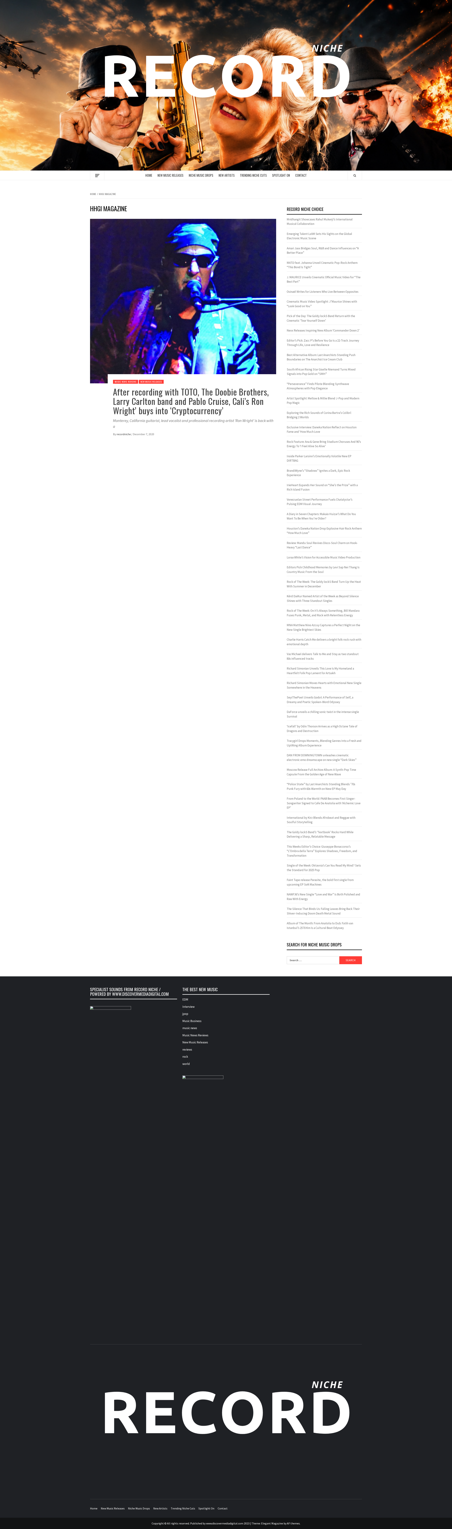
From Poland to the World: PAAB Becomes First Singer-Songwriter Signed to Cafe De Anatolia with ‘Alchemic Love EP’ (324, 803)
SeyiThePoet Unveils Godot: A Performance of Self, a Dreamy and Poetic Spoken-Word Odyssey (320, 699)
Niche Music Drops (201, 175)
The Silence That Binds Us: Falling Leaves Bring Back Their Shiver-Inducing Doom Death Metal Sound (323, 911)
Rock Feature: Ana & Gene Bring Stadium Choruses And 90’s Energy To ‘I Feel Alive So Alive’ (324, 444)
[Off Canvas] (97, 175)
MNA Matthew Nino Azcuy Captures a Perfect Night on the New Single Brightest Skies (323, 627)
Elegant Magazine (272, 1523)
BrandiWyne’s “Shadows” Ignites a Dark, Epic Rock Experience (318, 473)
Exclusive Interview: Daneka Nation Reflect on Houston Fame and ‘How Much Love (321, 429)
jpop (185, 1014)
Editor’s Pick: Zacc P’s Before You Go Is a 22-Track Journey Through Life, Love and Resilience (323, 343)
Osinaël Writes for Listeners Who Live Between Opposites (322, 292)
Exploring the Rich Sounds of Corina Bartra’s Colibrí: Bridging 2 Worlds (319, 415)
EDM (185, 999)
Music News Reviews (125, 381)
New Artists (227, 175)
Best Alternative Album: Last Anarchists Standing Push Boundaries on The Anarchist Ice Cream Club (321, 357)
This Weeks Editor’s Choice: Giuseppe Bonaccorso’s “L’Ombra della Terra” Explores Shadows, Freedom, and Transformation (322, 851)
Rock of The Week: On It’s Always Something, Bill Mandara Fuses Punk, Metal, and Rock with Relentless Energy (323, 613)
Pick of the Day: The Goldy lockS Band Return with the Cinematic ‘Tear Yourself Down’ (321, 318)
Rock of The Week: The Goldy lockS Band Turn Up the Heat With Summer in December (324, 584)
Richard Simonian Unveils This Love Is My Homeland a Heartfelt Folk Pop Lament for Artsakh (320, 671)
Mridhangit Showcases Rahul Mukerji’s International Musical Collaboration (320, 221)
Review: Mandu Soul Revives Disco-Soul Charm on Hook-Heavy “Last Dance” (322, 545)
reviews (187, 1049)
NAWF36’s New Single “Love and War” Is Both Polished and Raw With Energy (323, 896)
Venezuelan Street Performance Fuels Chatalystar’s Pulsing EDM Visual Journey (319, 502)
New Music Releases (170, 175)
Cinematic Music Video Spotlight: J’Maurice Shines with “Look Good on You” (322, 304)
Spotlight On (281, 175)
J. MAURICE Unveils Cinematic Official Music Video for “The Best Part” (324, 279)
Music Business (191, 1021)
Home (148, 175)
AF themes (293, 1523)
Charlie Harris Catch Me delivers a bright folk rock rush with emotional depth (324, 642)
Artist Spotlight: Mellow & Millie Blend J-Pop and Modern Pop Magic (323, 400)
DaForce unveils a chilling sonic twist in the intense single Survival (323, 714)
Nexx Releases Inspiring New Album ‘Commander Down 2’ (323, 330)
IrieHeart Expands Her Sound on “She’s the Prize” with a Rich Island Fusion (322, 487)
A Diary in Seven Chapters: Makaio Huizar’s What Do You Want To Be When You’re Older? (321, 516)
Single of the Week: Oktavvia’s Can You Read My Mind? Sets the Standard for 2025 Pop (324, 868)
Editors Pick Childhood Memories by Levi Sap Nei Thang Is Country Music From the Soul (323, 569)
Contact (301, 175)
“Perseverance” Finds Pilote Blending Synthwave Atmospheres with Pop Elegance (318, 386)
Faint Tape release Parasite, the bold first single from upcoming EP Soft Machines (320, 882)
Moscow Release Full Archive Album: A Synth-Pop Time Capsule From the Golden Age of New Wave (321, 772)
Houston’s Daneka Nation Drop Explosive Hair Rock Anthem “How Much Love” (324, 531)
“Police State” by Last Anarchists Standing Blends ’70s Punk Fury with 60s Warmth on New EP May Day (321, 786)
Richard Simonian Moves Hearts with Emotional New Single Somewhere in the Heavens (324, 685)
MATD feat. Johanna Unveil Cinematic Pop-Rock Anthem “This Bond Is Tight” (322, 265)
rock (185, 1057)
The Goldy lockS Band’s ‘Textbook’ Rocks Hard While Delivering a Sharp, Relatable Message (320, 834)
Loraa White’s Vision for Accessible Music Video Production (323, 557)
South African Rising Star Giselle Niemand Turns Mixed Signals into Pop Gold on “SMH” (321, 371)
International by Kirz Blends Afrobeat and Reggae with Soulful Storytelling (321, 820)
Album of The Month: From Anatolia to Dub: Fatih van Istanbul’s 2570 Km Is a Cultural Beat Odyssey (320, 925)
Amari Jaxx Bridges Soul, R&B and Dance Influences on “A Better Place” (323, 250)
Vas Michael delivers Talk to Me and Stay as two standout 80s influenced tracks (323, 656)
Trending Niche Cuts (253, 175)
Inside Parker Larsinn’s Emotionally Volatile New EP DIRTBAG (319, 458)
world (186, 1064)
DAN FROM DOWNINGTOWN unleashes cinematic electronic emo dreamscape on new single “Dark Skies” (321, 757)
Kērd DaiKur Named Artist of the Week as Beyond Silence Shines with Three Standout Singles (323, 598)
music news (189, 1028)
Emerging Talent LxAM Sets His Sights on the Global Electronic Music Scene (319, 236)
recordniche (124, 434)
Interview (188, 1007)
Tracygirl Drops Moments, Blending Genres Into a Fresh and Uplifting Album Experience (324, 743)
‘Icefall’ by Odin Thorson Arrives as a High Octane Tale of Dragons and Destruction (322, 728)
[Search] (354, 175)
